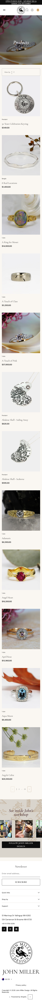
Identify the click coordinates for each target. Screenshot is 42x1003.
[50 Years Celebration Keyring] (21, 96)
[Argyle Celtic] (21, 747)
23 (25, 789)
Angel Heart (7, 597)
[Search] (27, 10)
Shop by (5, 899)
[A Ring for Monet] (21, 214)
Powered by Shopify (18, 997)
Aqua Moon (7, 716)
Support (5, 906)
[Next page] (29, 789)
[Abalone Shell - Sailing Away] (21, 392)
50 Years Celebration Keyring (15, 123)
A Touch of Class (10, 301)
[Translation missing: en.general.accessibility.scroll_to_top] (30, 997)
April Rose (7, 656)
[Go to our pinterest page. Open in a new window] (16, 929)
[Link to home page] (21, 953)
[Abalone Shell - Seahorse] (21, 451)
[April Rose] (21, 629)
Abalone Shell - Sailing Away (15, 420)
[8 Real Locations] (21, 155)
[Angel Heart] (21, 570)
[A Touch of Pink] (21, 333)
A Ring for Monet (10, 242)
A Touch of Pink (9, 360)
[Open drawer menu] (4, 10)
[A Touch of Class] (21, 273)
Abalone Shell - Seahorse (13, 479)
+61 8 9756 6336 (8, 924)
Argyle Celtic (8, 775)
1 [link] (16, 789)
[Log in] (32, 10)
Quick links (6, 893)
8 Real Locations (9, 183)
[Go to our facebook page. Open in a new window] (4, 929)
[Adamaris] (21, 510)
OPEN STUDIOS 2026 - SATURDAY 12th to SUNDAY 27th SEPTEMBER (21, 2)
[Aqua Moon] (21, 688)
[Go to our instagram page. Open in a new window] (10, 929)
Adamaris (6, 538)
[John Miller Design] (21, 10)
